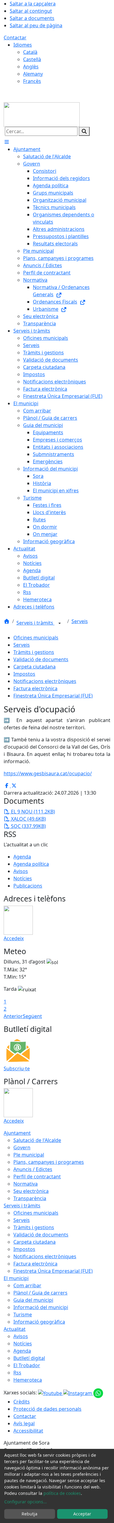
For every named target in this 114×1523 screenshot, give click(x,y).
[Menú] (7, 142)
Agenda (22, 856)
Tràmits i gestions (33, 652)
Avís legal (24, 1423)
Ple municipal (28, 1154)
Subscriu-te (17, 1068)
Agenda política (31, 864)
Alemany (33, 74)
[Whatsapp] (98, 1393)
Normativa (25, 1183)
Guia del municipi (33, 1300)
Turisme (22, 1314)
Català (30, 52)
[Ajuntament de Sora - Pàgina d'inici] (42, 114)
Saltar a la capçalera (33, 3)
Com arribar (27, 1285)
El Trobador (26, 1365)
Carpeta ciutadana (34, 666)
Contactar (15, 37)
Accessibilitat (28, 1430)
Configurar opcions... (25, 1502)
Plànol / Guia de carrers (40, 1292)
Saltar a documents (32, 18)
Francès (32, 81)
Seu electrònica (31, 1191)
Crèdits (21, 1401)
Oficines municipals (35, 637)
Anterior (13, 1016)
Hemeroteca (27, 1380)
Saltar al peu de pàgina (36, 25)
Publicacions (27, 885)
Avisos (20, 871)
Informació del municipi (40, 1307)
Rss (17, 1372)
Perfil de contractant (37, 1176)
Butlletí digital (29, 1358)
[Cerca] (84, 131)
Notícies (22, 878)
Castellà (32, 59)
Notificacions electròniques (44, 681)
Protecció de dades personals (47, 1409)
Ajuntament (17, 1133)
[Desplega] (59, 623)
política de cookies (62, 1493)
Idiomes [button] (22, 44)
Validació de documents (40, 659)
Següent (32, 1016)
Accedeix (14, 938)
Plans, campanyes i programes (48, 1162)
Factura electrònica (35, 688)
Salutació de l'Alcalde (37, 1140)
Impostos (24, 674)
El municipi (16, 1278)
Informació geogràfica (39, 1321)
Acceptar (82, 1514)
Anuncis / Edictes (32, 1169)
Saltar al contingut (31, 11)
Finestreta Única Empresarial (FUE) (53, 695)
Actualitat (15, 1329)
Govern (21, 1147)
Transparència (29, 1198)
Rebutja (29, 1514)
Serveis (79, 621)
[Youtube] (50, 1393)
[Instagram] (78, 1393)
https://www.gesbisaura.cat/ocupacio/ (48, 773)
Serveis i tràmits (35, 622)
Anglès (31, 66)
